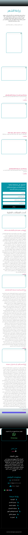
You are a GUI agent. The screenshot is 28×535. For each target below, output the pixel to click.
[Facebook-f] (9, 490)
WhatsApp (14, 438)
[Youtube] (7, 490)
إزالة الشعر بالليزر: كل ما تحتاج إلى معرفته (16, 364)
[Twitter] (11, 490)
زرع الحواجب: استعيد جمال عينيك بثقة (17, 132)
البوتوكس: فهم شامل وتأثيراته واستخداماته (15, 230)
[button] (5, 2)
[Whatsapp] (4, 490)
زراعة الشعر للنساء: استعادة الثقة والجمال (16, 95)
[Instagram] (6, 490)
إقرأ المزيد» (24, 274)
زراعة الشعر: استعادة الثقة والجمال (18, 168)
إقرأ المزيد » (25, 100)
